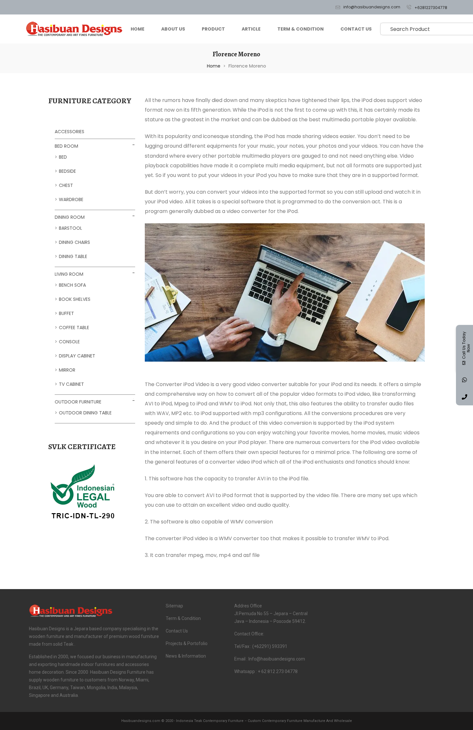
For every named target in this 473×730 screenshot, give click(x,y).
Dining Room (70, 217)
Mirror (67, 370)
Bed (63, 157)
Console (69, 341)
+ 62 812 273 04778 (278, 671)
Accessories (69, 131)
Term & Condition (300, 29)
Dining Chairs (74, 242)
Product (213, 29)
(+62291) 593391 (269, 646)
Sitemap (174, 605)
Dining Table (73, 256)
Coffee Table (74, 327)
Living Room (69, 274)
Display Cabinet (77, 356)
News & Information (186, 656)
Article (251, 29)
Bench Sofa (72, 285)
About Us (173, 29)
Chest (66, 185)
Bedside (67, 171)
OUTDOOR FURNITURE (78, 402)
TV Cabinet (71, 384)
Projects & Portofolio (187, 643)
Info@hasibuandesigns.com (371, 7)
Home (137, 29)
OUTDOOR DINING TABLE (85, 413)
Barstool (70, 228)
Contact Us (356, 29)
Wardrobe (71, 199)
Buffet (66, 313)
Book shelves (74, 299)
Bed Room (66, 146)
